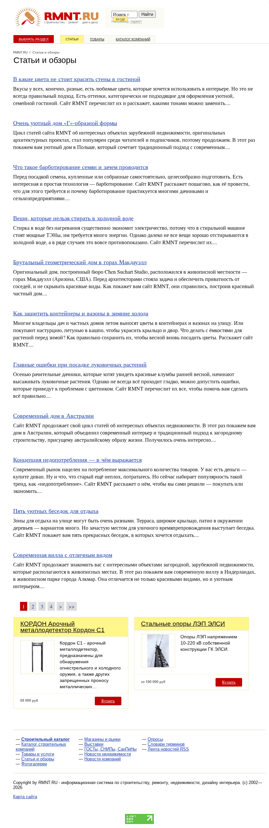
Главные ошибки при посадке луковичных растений (80, 364)
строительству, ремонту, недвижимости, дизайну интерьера (180, 782)
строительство (54, 22)
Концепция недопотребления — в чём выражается (77, 459)
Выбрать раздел (34, 39)
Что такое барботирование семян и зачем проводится (80, 167)
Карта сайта (25, 796)
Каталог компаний (133, 39)
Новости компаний (102, 758)
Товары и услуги (37, 754)
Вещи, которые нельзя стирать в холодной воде (73, 218)
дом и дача (90, 22)
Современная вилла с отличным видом (62, 555)
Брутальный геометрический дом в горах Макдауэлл (80, 262)
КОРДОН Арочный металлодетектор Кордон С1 (62, 626)
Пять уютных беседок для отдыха (55, 511)
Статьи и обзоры (37, 758)
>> (71, 606)
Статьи (72, 39)
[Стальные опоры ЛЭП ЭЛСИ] (158, 666)
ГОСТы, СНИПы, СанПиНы (110, 749)
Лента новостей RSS (168, 749)
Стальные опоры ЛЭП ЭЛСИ (183, 623)
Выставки (93, 744)
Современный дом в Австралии (53, 415)
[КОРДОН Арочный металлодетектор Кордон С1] (37, 672)
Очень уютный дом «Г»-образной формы (65, 123)
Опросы (155, 739)
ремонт (73, 22)
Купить (108, 700)
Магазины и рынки (102, 739)
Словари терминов (166, 744)
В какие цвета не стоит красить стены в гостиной (76, 79)
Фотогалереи (34, 763)
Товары (97, 39)
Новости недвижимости (107, 754)
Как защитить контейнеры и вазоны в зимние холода (80, 313)
